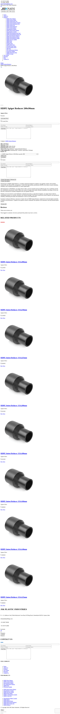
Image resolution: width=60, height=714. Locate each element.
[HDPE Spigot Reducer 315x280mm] (19, 258)
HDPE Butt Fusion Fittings (10, 689)
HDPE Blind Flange (8, 701)
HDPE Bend (6, 699)
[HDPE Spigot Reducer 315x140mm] (19, 546)
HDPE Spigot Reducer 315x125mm (14, 597)
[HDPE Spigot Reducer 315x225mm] (19, 354)
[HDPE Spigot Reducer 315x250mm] (19, 306)
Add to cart (3, 155)
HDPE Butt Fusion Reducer (10, 702)
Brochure (6, 671)
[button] (1, 67)
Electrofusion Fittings (8, 683)
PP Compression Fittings (9, 684)
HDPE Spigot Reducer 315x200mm (14, 405)
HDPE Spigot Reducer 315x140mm (14, 549)
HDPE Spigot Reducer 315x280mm (14, 262)
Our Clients (6, 670)
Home (2, 63)
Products (6, 669)
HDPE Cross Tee (8, 696)
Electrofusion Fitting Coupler (10, 698)
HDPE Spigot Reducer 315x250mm (14, 310)
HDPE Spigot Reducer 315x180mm (14, 453)
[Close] (1, 120)
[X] (1, 6)
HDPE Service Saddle (9, 692)
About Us (6, 667)
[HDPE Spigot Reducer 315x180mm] (19, 450)
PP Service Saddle (8, 687)
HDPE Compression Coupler (10, 694)
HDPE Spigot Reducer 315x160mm (14, 501)
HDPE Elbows (7, 705)
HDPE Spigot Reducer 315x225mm (14, 358)
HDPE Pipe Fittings (8, 680)
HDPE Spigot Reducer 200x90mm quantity (12, 154)
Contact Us (6, 673)
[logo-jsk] (8, 12)
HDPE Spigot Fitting (8, 681)
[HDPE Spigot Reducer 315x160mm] (19, 498)
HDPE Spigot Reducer (6, 64)
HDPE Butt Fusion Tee (9, 703)
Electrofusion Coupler (9, 690)
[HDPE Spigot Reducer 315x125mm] (19, 594)
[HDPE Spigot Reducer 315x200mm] (19, 402)
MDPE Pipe (6, 685)
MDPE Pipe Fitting (8, 693)
